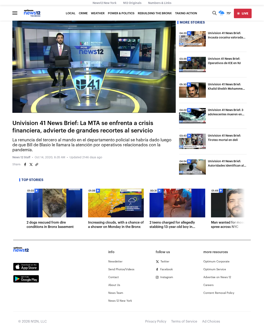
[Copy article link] (36, 164)
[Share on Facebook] (25, 164)
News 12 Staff (21, 157)
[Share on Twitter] (31, 164)
